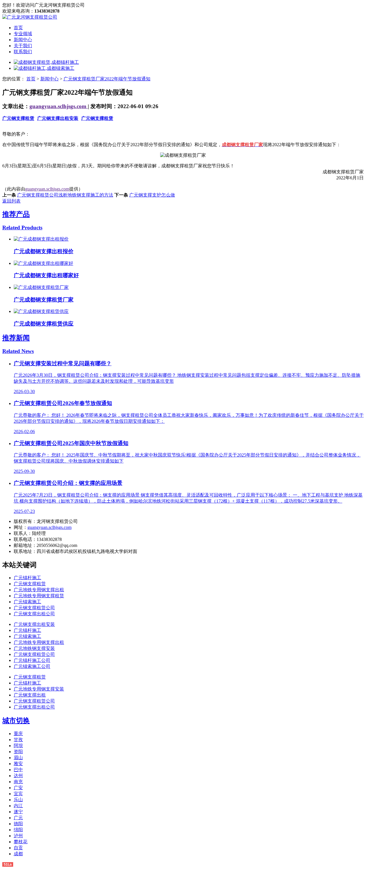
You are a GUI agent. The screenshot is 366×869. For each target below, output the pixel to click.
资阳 (18, 751)
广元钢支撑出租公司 (34, 613)
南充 (18, 781)
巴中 (18, 769)
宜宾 (18, 793)
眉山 (18, 757)
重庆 (18, 733)
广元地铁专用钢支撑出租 (39, 589)
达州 (18, 775)
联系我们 (23, 51)
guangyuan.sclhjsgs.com (58, 106)
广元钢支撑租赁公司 (34, 607)
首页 (18, 27)
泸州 (18, 835)
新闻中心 (23, 39)
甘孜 (18, 739)
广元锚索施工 (27, 601)
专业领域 (23, 33)
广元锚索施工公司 (32, 666)
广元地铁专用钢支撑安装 (39, 689)
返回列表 (11, 201)
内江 (18, 805)
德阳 (18, 823)
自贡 (18, 847)
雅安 (18, 763)
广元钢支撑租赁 (18, 118)
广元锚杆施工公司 (32, 660)
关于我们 (23, 45)
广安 (18, 787)
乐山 (18, 799)
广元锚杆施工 (27, 577)
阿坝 (18, 745)
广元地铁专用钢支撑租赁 (39, 595)
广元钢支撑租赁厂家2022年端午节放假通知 (106, 78)
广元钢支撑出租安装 (57, 118)
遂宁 (18, 811)
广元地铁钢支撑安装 (34, 648)
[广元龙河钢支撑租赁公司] (29, 17)
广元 (18, 817)
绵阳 (18, 829)
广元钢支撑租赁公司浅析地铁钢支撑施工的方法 (65, 195)
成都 (18, 853)
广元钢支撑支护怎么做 (152, 195)
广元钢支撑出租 (30, 695)
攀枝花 (20, 841)
